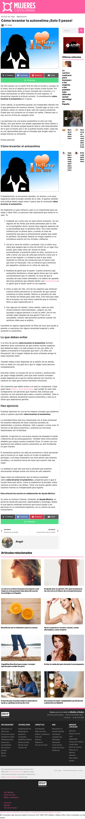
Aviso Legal (57, 770)
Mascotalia (56, 742)
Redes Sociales (23, 742)
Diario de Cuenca (75, 747)
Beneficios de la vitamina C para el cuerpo (19, 627)
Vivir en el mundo (41, 745)
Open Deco (5, 731)
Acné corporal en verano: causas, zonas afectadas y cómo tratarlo (61, 628)
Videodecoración (7, 739)
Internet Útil (22, 748)
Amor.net (38, 737)
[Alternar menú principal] (80, 6)
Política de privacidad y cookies (73, 770)
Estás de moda (40, 731)
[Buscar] (81, 30)
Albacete (72, 731)
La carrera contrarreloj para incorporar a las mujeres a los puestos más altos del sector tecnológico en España (20, 591)
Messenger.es (23, 731)
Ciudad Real (73, 744)
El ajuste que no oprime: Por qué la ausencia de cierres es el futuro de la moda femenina (63, 590)
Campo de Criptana (76, 742)
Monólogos (56, 739)
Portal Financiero (58, 748)
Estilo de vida (8, 17)
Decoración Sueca (7, 734)
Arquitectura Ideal (7, 737)
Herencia (72, 755)
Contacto (67, 717)
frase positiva (51, 281)
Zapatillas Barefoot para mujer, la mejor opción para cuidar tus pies (18, 665)
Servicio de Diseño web (74, 715)
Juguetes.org (57, 737)
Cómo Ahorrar (57, 745)
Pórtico (3, 756)
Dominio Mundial (58, 731)
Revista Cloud (23, 745)
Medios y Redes (77, 712)
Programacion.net (24, 729)
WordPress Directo (25, 739)
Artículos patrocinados (55, 715)
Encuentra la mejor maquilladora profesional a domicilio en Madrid (63, 702)
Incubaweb (22, 737)
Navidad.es (56, 734)
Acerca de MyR (78, 717)
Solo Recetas (39, 729)
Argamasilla (73, 739)
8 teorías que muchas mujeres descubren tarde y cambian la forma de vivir (19, 702)
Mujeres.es (39, 742)
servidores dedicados (11, 777)
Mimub (3, 753)
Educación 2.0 (57, 729)
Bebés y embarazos (42, 734)
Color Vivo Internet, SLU (15, 772)
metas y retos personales (22, 389)
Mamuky (38, 739)
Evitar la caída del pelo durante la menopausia (64, 664)
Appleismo (22, 734)
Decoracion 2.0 (6, 729)
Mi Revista (56, 750)
